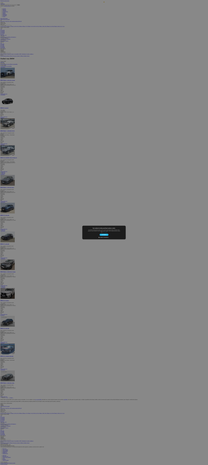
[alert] (104, 232)
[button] (104, 237)
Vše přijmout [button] (104, 234)
